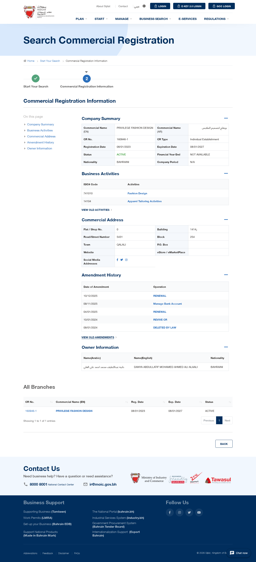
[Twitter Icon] (121, 259)
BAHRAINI (123, 162)
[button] (50, 60)
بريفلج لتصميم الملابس (214, 128)
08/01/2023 (124, 146)
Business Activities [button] (40, 130)
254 (192, 237)
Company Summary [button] (40, 124)
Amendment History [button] (40, 142)
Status (209, 401)
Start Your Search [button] (35, 86)
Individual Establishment (204, 139)
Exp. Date (174, 401)
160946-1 (122, 139)
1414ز (193, 229)
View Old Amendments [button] (98, 337)
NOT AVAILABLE (200, 154)
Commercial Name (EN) (70, 401)
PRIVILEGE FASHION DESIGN (135, 128)
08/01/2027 (197, 146)
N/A (192, 162)
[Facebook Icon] (117, 259)
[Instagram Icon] (126, 259)
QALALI (121, 244)
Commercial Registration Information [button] (86, 86)
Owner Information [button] (39, 148)
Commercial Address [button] (41, 136)
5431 (120, 237)
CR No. (29, 401)
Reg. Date (137, 401)
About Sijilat (103, 6)
